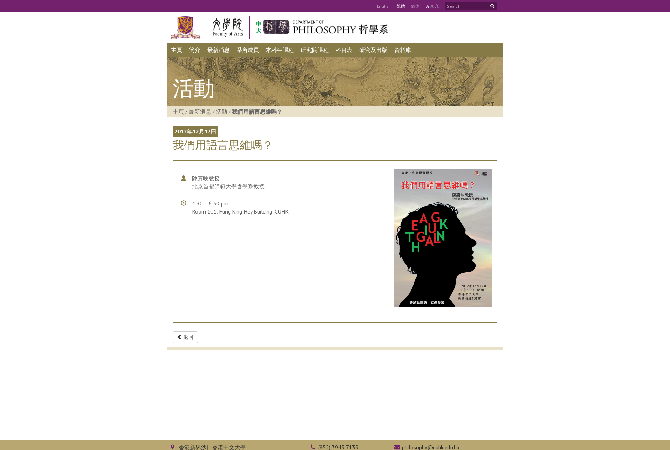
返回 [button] (187, 337)
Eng (384, 6)
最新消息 (200, 111)
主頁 (178, 111)
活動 (221, 111)
